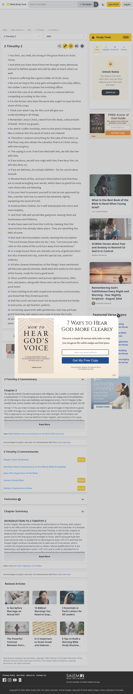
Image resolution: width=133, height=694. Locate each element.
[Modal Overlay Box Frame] (66, 347)
